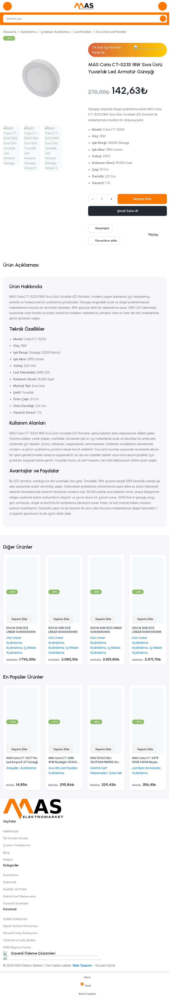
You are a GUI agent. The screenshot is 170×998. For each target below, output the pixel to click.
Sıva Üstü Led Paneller (111, 32)
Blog (6, 852)
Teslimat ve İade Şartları (19, 940)
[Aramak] (163, 19)
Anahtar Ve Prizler (15, 889)
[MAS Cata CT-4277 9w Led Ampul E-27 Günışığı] (22, 703)
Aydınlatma (28, 32)
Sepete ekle (142, 199)
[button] (18, 619)
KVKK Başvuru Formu (17, 947)
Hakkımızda (10, 831)
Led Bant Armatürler (146, 768)
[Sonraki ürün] (164, 32)
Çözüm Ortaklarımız (16, 845)
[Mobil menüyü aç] (7, 6)
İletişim (8, 859)
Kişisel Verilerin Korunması (20, 926)
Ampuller (12, 768)
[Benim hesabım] (162, 6)
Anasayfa (9, 32)
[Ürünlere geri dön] (159, 32)
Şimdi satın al (127, 211)
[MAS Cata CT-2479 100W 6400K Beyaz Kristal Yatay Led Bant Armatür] (148, 703)
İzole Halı (115, 773)
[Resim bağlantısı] (33, 809)
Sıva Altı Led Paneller (62, 768)
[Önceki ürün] (154, 32)
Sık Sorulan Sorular (15, 838)
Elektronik (9, 882)
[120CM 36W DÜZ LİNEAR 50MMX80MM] (106, 573)
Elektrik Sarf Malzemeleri (19, 896)
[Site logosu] (85, 6)
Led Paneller (82, 32)
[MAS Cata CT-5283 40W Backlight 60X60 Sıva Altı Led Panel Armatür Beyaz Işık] (64, 703)
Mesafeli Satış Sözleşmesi (20, 933)
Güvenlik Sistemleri (15, 903)
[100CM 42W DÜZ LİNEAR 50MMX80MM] (64, 573)
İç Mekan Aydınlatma (55, 32)
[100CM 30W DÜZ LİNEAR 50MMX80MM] (22, 573)
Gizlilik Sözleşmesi (15, 919)
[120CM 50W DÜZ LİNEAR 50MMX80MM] (148, 573)
